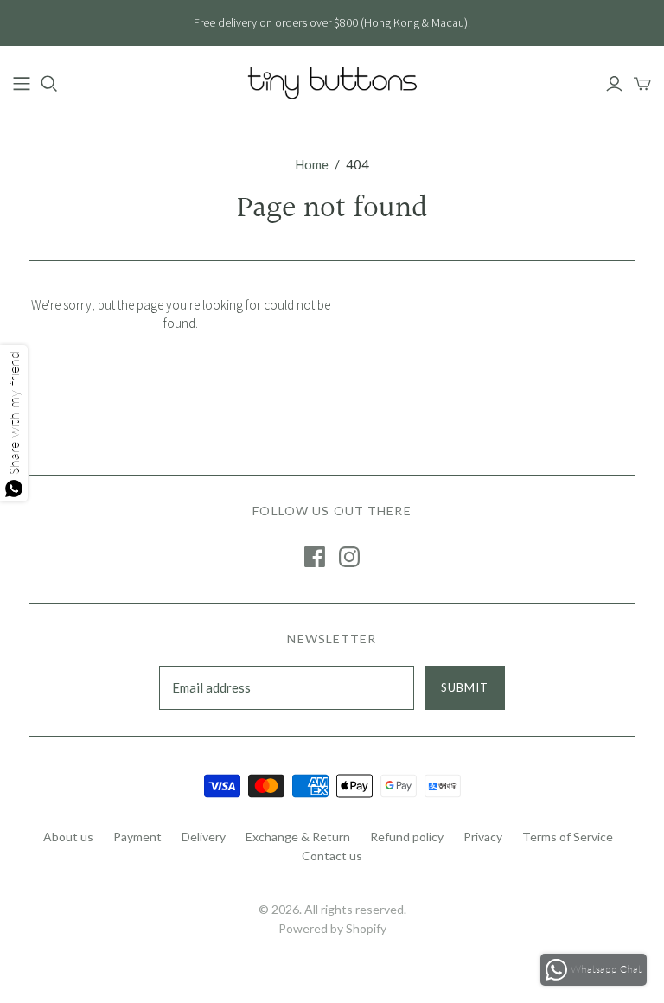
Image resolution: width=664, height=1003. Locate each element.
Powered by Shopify (332, 928)
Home (312, 164)
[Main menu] (21, 84)
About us (68, 836)
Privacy (482, 836)
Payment (137, 836)
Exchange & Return (298, 836)
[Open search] (49, 84)
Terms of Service (567, 836)
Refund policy (407, 836)
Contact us (332, 855)
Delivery (204, 836)
